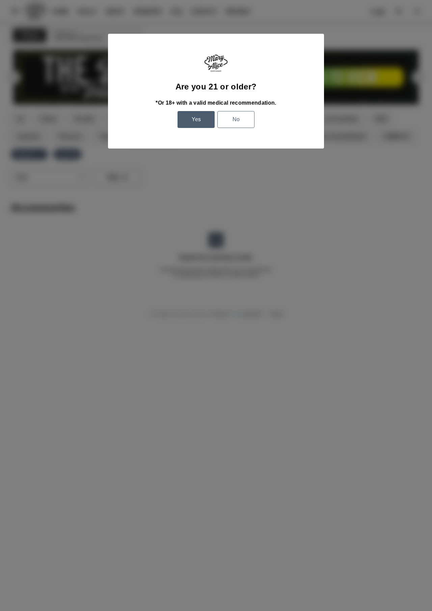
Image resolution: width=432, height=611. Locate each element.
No (236, 119)
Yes (196, 119)
